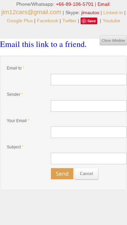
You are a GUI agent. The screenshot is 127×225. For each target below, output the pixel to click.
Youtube (111, 20)
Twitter (69, 20)
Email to (15, 68)
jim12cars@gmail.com (31, 12)
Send (62, 173)
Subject (15, 147)
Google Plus (20, 20)
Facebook (47, 20)
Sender (15, 94)
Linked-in (113, 12)
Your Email (18, 120)
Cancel (86, 173)
